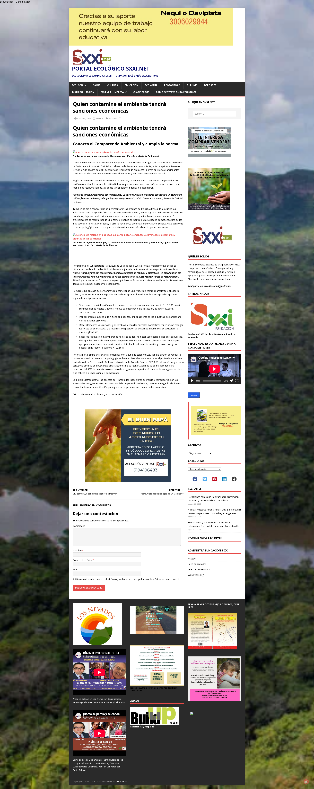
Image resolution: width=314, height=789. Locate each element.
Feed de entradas (197, 564)
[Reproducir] (192, 380)
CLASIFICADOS (141, 92)
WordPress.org (196, 574)
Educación (131, 85)
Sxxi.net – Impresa (112, 92)
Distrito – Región (83, 92)
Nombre (77, 550)
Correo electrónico (83, 560)
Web (75, 569)
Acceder (192, 558)
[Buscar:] (215, 114)
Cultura (112, 85)
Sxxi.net (100, 118)
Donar (194, 395)
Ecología (78, 85)
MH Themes (121, 781)
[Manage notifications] (306, 781)
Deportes (210, 85)
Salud (97, 85)
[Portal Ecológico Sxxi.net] (151, 43)
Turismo (192, 85)
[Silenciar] (231, 380)
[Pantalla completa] (237, 380)
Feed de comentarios (199, 569)
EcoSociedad (172, 85)
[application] (214, 369)
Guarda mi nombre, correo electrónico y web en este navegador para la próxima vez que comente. (128, 579)
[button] (195, 479)
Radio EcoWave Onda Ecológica (176, 92)
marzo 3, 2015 (84, 118)
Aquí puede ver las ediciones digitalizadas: (209, 286)
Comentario (79, 525)
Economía (151, 85)
